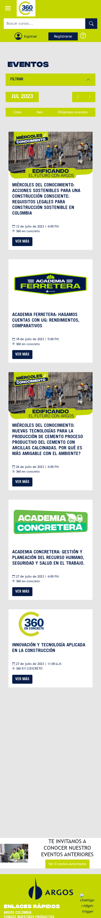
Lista (17, 112)
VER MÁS (22, 241)
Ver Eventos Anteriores (67, 864)
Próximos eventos (73, 112)
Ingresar (30, 36)
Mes (40, 112)
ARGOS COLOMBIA (17, 913)
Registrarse (63, 36)
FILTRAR (16, 79)
